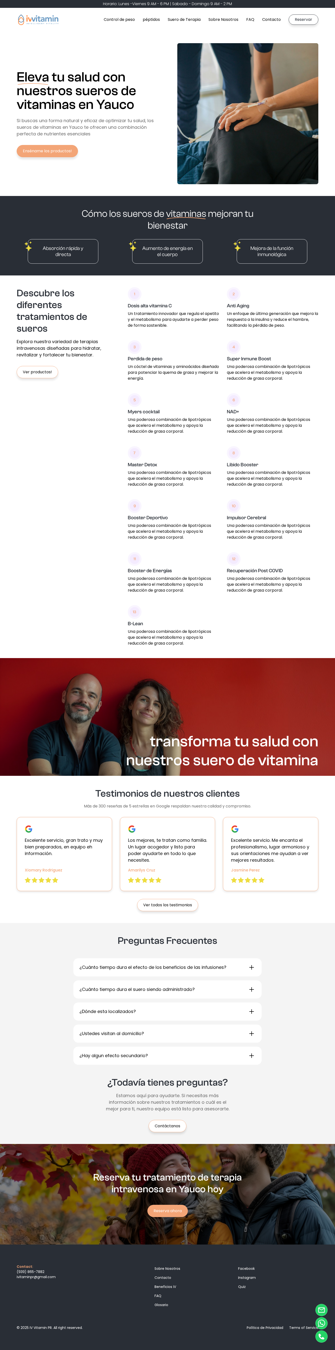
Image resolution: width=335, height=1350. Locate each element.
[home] (38, 20)
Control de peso (119, 19)
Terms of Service (303, 1327)
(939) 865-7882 (30, 1271)
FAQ (250, 19)
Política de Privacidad (265, 1327)
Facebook (246, 1268)
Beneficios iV (165, 1286)
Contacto (271, 19)
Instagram (247, 1277)
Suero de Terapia (184, 19)
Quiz (242, 1286)
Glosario (161, 1304)
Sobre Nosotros (223, 19)
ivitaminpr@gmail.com (36, 1276)
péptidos (151, 19)
